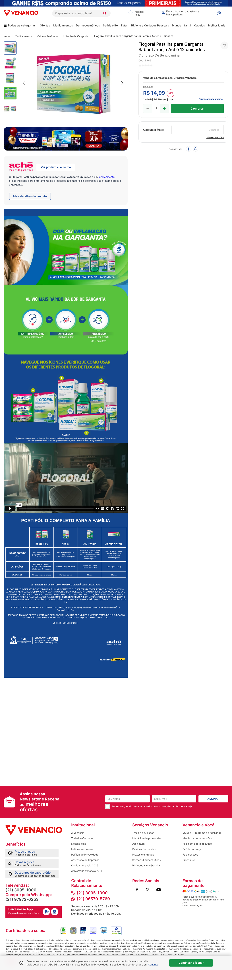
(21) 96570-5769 (93, 898)
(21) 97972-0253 (22, 899)
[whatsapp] (195, 149)
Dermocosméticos (88, 25)
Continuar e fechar (191, 962)
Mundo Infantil (181, 25)
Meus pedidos (174, 14)
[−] (147, 108)
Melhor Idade (216, 25)
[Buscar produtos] (105, 13)
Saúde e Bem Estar (115, 25)
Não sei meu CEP (215, 137)
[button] (73, 83)
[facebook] (188, 149)
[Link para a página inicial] (7, 36)
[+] (164, 108)
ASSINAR (213, 798)
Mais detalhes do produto (30, 196)
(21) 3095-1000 (20, 890)
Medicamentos (63, 25)
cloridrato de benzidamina (159, 55)
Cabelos (199, 25)
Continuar (154, 964)
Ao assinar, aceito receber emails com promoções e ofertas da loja (152, 806)
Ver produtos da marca (56, 167)
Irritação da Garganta (75, 36)
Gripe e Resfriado (47, 36)
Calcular (214, 129)
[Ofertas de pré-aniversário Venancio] (66, 137)
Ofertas (45, 25)
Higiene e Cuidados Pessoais (150, 25)
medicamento (106, 176)
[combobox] (81, 13)
